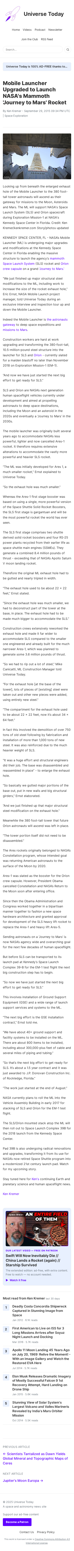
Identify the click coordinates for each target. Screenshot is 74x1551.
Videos (27, 29)
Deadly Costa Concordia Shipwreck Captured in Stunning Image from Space (39, 1310)
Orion (38, 355)
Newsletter (55, 29)
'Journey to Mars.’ (51, 269)
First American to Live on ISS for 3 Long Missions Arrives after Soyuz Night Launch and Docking (38, 1332)
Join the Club (29, 39)
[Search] (67, 49)
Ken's (35, 1179)
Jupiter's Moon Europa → (23, 1481)
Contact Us (27, 1532)
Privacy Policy (46, 1532)
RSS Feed (47, 39)
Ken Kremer (14, 111)
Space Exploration (16, 115)
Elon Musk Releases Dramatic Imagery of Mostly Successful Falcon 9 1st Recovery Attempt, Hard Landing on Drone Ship (41, 1382)
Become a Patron (17, 1522)
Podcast (40, 29)
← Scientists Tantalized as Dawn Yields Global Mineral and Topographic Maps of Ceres (35, 1458)
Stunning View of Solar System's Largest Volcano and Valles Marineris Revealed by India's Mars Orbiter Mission (40, 1409)
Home (16, 29)
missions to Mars (15, 330)
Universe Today (44, 14)
